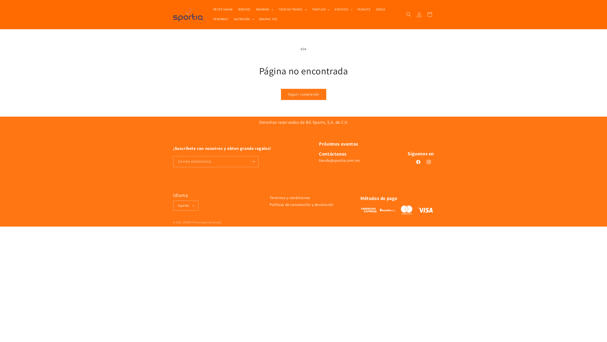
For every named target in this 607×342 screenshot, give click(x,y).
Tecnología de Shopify (207, 222)
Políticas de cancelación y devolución (302, 204)
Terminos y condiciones (290, 197)
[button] (264, 9)
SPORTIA (188, 222)
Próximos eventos (338, 144)
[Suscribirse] (253, 161)
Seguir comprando (303, 94)
